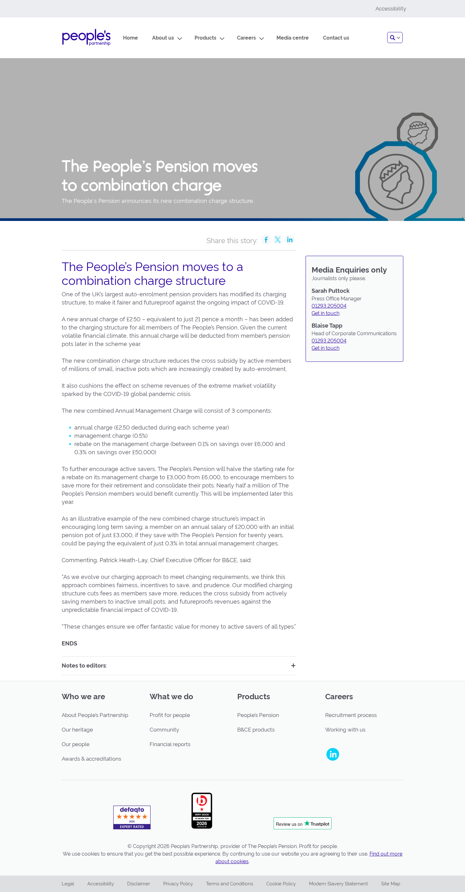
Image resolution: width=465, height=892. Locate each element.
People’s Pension (258, 715)
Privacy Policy (178, 884)
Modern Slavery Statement (338, 884)
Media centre (292, 38)
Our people (76, 744)
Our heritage (77, 729)
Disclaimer (138, 884)
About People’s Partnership (95, 715)
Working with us (345, 729)
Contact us (336, 38)
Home (130, 38)
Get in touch (325, 313)
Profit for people (170, 715)
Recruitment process (351, 715)
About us (163, 38)
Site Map (390, 884)
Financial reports (170, 744)
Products (205, 38)
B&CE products (256, 729)
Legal (68, 884)
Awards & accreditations (91, 759)
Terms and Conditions (229, 884)
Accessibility (100, 884)
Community (164, 729)
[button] (395, 37)
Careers (246, 38)
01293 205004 (329, 306)
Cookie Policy (281, 884)
